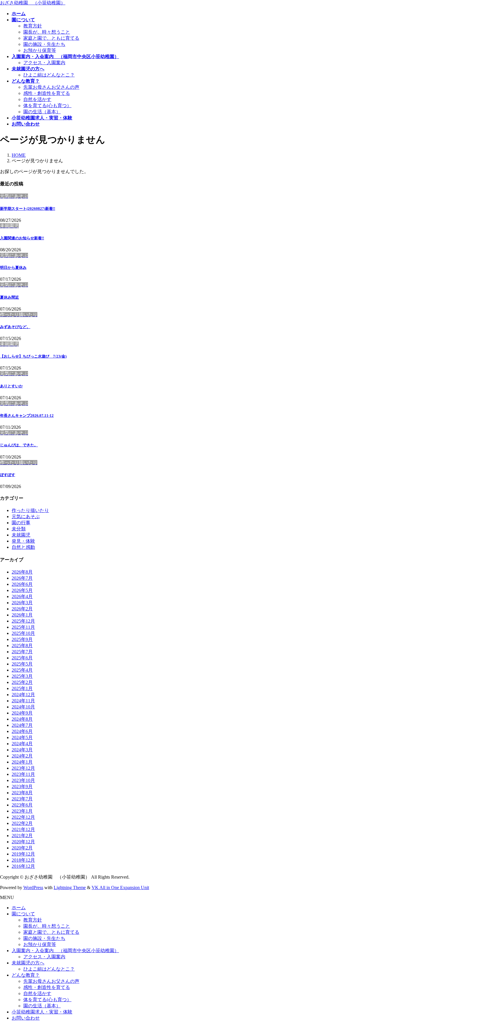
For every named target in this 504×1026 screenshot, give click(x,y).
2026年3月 (22, 602)
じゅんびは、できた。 (19, 445)
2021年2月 (22, 835)
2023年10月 (23, 780)
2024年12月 (23, 694)
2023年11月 (23, 774)
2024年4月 (22, 743)
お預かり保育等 (39, 50)
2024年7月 (22, 725)
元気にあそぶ (26, 516)
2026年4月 (22, 596)
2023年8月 (22, 792)
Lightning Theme (70, 887)
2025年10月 (23, 633)
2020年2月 (22, 847)
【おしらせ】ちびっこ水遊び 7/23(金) (33, 356)
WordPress (33, 887)
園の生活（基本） (42, 111)
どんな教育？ (26, 975)
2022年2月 (22, 823)
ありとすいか (11, 386)
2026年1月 (22, 614)
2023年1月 (22, 811)
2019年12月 (23, 853)
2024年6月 (22, 731)
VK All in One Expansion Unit (120, 887)
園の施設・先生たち (44, 44)
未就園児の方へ (28, 962)
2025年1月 (22, 688)
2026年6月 (22, 584)
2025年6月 (22, 657)
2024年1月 (22, 762)
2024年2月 (22, 755)
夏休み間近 (9, 297)
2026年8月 (22, 571)
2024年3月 (22, 749)
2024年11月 (23, 700)
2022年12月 (23, 817)
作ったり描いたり (30, 510)
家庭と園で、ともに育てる (51, 38)
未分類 (19, 528)
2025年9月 (22, 639)
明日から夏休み (13, 267)
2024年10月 (23, 706)
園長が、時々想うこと (46, 31)
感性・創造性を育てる (46, 93)
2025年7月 (22, 651)
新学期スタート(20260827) (27, 208)
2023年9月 (22, 786)
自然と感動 (23, 547)
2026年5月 (22, 590)
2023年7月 (22, 798)
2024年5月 (22, 737)
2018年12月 (23, 860)
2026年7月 (22, 578)
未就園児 (21, 534)
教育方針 (32, 25)
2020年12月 (23, 841)
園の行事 (21, 522)
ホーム (19, 907)
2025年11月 (23, 627)
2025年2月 (22, 682)
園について (23, 913)
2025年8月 (22, 645)
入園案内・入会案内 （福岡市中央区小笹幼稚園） (65, 950)
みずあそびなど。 (15, 327)
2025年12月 (23, 621)
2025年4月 (22, 670)
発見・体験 (23, 541)
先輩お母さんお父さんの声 (51, 87)
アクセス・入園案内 (44, 62)
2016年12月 (23, 866)
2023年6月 (22, 804)
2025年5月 (22, 663)
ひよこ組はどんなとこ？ (49, 74)
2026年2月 (22, 608)
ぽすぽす (7, 475)
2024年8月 (22, 719)
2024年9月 (22, 712)
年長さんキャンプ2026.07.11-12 (27, 415)
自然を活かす (37, 99)
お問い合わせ (26, 1017)
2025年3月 (22, 676)
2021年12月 (23, 829)
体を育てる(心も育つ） (47, 105)
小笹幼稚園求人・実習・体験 (42, 1011)
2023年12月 (23, 768)
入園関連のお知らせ (22, 238)
